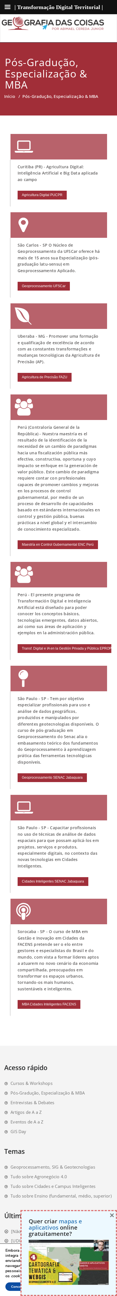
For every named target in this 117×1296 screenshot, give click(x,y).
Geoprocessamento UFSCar (44, 286)
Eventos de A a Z (27, 1122)
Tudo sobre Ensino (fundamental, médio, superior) (61, 1196)
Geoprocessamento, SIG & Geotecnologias (53, 1167)
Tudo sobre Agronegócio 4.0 (39, 1176)
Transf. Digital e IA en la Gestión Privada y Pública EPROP (67, 648)
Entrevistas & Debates (32, 1102)
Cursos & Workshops (32, 1083)
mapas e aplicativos (55, 1224)
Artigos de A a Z (26, 1112)
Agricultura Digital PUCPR (42, 195)
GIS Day (18, 1131)
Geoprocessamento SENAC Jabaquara (52, 778)
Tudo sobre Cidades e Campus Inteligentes (53, 1186)
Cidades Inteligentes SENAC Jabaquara (53, 881)
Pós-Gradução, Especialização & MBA (48, 1093)
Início (9, 96)
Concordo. (19, 1286)
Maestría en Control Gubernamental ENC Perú (58, 545)
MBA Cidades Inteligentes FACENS (49, 1004)
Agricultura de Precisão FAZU (44, 377)
